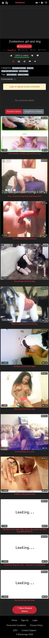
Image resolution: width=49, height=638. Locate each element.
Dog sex (30, 68)
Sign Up (24, 620)
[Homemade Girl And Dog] (24, 262)
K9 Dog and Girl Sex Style (25, 366)
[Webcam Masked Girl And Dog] (24, 304)
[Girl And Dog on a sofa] (24, 432)
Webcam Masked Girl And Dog (24, 324)
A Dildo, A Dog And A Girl (24, 494)
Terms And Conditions (16, 625)
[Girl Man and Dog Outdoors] (24, 219)
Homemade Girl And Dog (24, 281)
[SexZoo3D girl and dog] (24, 584)
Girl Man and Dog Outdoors (24, 239)
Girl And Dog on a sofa (24, 452)
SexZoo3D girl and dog (24, 600)
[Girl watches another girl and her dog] (24, 134)
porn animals (11, 75)
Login (34, 620)
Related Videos (14, 111)
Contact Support (29, 630)
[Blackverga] (21, 2)
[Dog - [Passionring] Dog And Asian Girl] (24, 177)
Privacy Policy (36, 625)
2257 (15, 630)
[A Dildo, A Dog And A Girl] (24, 475)
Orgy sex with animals (10, 71)
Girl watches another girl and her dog (25, 154)
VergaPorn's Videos (33, 111)
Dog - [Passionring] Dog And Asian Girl (24, 196)
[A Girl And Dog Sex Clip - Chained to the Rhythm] (24, 549)
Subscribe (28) (25, 46)
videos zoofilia (23, 75)
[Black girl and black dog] (24, 389)
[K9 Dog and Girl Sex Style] (24, 347)
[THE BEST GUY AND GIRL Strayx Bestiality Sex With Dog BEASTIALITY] (24, 513)
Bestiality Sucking (19, 68)
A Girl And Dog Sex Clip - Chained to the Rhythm (24, 565)
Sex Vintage (23, 71)
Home (14, 620)
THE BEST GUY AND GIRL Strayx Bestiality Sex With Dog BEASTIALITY (24, 530)
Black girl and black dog (24, 409)
